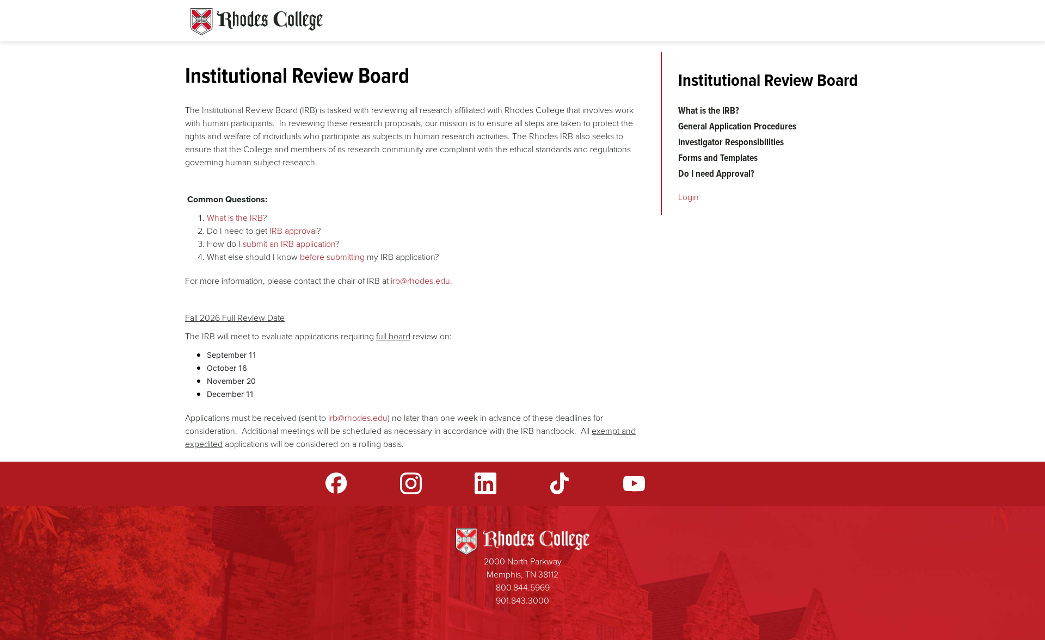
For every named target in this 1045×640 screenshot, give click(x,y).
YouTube (634, 483)
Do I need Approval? (716, 173)
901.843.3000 (522, 600)
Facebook (336, 483)
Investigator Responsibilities (731, 142)
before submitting (332, 257)
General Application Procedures (737, 126)
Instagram (411, 483)
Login (688, 197)
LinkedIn (485, 483)
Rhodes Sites (256, 21)
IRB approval (293, 231)
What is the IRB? (708, 110)
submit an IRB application (289, 244)
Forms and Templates (718, 158)
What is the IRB (235, 218)
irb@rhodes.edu (420, 281)
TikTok (559, 483)
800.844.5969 (523, 587)
